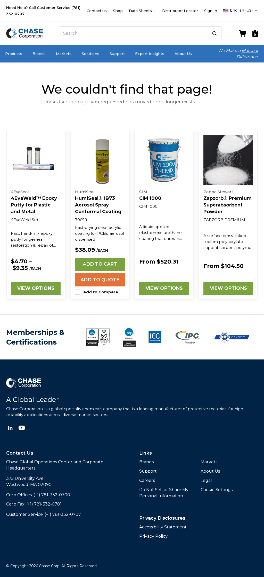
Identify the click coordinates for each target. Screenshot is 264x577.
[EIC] (232, 337)
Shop (118, 10)
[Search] (214, 33)
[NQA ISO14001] (129, 337)
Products (13, 53)
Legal (206, 480)
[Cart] (242, 33)
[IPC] (187, 337)
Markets (63, 53)
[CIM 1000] (164, 160)
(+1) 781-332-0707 (63, 514)
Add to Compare (100, 292)
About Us (183, 53)
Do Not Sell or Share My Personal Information (163, 492)
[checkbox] (77, 292)
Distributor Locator (180, 10)
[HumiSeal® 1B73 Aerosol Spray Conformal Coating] (100, 160)
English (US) (241, 10)
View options (35, 288)
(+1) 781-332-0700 (52, 494)
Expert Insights (149, 53)
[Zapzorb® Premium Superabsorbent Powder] (228, 160)
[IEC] (155, 337)
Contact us (97, 10)
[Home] (32, 33)
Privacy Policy (153, 536)
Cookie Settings (217, 489)
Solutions (90, 53)
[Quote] (255, 33)
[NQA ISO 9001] (98, 337)
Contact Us (19, 453)
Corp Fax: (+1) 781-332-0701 (34, 504)
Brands (39, 53)
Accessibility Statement (163, 527)
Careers (147, 480)
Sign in (210, 10)
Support (117, 53)
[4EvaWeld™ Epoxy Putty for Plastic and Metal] (36, 160)
